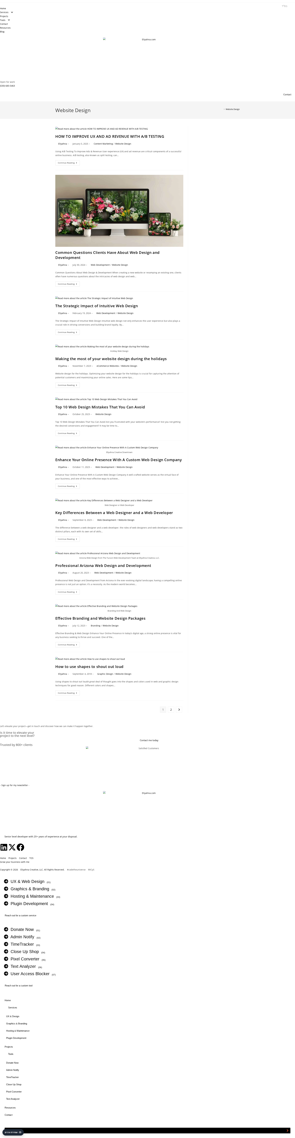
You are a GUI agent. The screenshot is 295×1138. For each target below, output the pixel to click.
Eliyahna (62, 143)
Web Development (100, 264)
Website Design (233, 109)
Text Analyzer (22, 966)
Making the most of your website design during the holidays (111, 358)
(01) (49, 882)
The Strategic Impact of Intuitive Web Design (96, 305)
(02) (53, 889)
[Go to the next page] (179, 710)
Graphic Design (105, 673)
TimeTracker (21, 944)
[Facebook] (20, 847)
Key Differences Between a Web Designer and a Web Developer (114, 512)
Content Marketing (103, 143)
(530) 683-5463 (7, 85)
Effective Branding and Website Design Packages (100, 618)
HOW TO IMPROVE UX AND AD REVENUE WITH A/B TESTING (109, 136)
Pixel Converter (23, 959)
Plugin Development (28, 903)
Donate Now (21, 929)
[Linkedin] (4, 847)
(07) (54, 974)
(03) (58, 897)
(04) (52, 904)
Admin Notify (21, 937)
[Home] (222, 109)
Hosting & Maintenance (31, 896)
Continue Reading (69, 162)
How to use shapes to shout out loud (89, 666)
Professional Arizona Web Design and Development (103, 565)
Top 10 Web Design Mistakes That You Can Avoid (100, 406)
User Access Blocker (28, 973)
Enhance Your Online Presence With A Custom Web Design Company (118, 459)
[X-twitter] (12, 847)
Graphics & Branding (28, 889)
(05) (44, 960)
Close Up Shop (23, 951)
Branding (95, 625)
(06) (40, 967)
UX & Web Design (26, 881)
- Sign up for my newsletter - (14, 785)
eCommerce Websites (108, 365)
